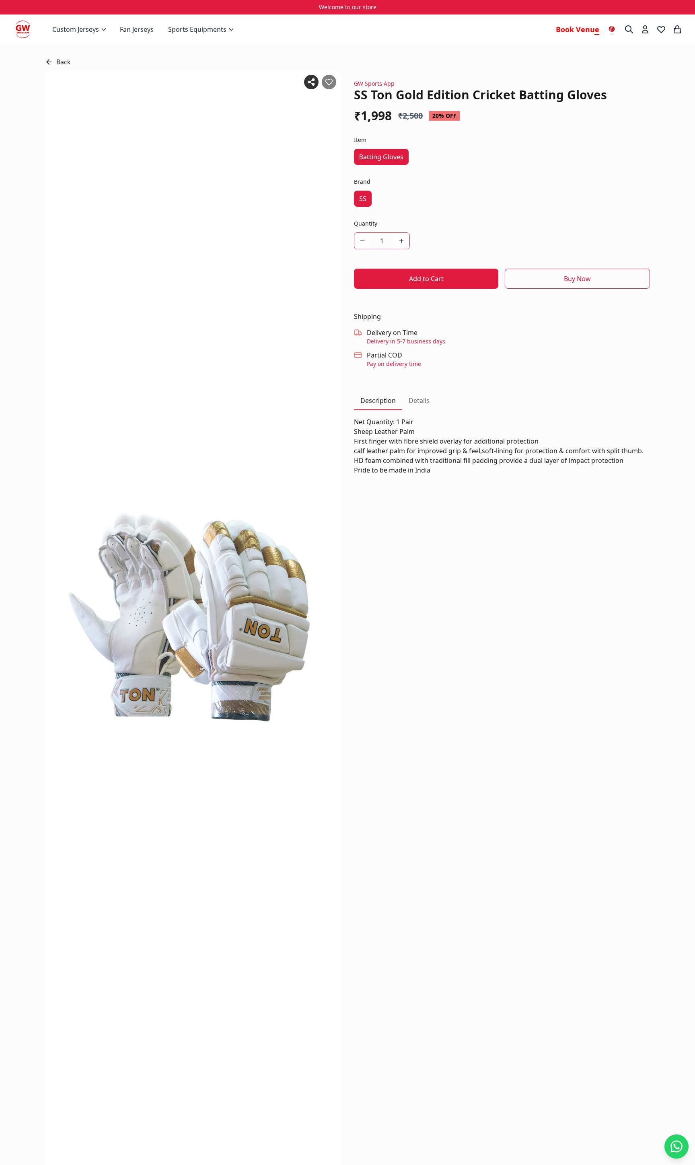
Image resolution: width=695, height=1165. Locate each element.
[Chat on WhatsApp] (676, 1146)
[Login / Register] (645, 29)
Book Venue (577, 29)
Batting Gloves (381, 156)
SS (362, 198)
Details (419, 400)
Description (378, 400)
